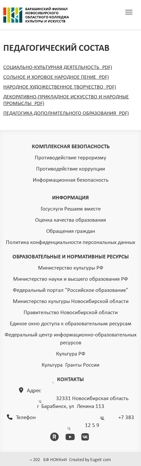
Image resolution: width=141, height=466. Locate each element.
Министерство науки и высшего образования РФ (70, 279)
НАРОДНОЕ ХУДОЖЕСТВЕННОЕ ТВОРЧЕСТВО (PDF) (59, 87)
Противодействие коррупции (70, 169)
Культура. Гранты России (70, 365)
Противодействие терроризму (70, 158)
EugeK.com (100, 459)
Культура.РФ (70, 354)
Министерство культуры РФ (70, 268)
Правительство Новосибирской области (71, 312)
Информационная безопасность (71, 180)
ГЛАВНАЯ (36, 15)
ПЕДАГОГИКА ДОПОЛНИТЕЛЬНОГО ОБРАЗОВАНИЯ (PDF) (66, 113)
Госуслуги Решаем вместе (71, 209)
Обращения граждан (70, 231)
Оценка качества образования (70, 220)
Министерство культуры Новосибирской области (71, 301)
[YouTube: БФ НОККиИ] (71, 438)
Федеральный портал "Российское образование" (70, 290)
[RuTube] (55, 438)
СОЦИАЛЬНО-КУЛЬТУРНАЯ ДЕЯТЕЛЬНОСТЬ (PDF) (57, 67)
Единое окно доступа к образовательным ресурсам (70, 324)
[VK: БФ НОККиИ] (86, 438)
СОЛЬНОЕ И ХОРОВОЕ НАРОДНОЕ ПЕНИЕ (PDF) (56, 77)
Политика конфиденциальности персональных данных (70, 242)
